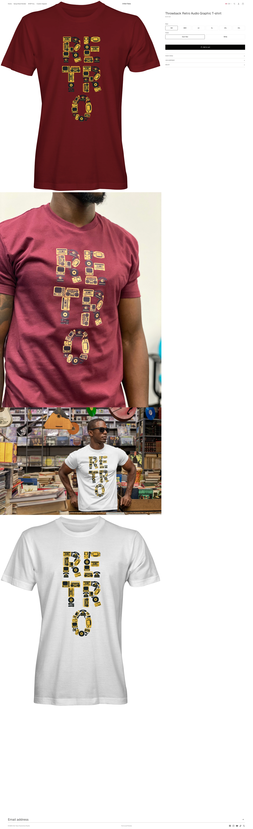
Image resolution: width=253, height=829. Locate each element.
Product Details (169, 56)
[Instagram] (233, 826)
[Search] (234, 4)
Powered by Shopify (24, 826)
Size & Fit (167, 65)
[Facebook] (230, 826)
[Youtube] (237, 826)
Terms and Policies (126, 826)
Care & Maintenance (170, 60)
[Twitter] (244, 826)
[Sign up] (243, 819)
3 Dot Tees (15, 826)
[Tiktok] (240, 826)
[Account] (238, 4)
